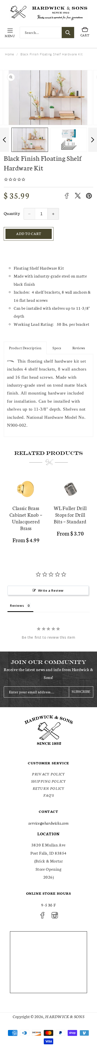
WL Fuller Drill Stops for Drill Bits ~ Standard (70, 515)
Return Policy (49, 788)
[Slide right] (92, 140)
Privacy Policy (48, 773)
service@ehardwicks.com (48, 823)
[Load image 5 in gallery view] (68, 140)
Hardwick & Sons (64, 1016)
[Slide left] (4, 140)
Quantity (12, 213)
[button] (9, 32)
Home (9, 54)
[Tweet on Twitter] (77, 195)
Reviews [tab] (17, 605)
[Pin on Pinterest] (89, 195)
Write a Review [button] (51, 590)
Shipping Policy (48, 781)
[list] (48, 512)
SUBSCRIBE (81, 692)
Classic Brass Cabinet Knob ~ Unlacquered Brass (25, 518)
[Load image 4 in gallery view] (29, 140)
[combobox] (47, 32)
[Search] (68, 32)
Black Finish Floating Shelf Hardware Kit (51, 54)
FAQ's (48, 795)
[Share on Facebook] (66, 195)
